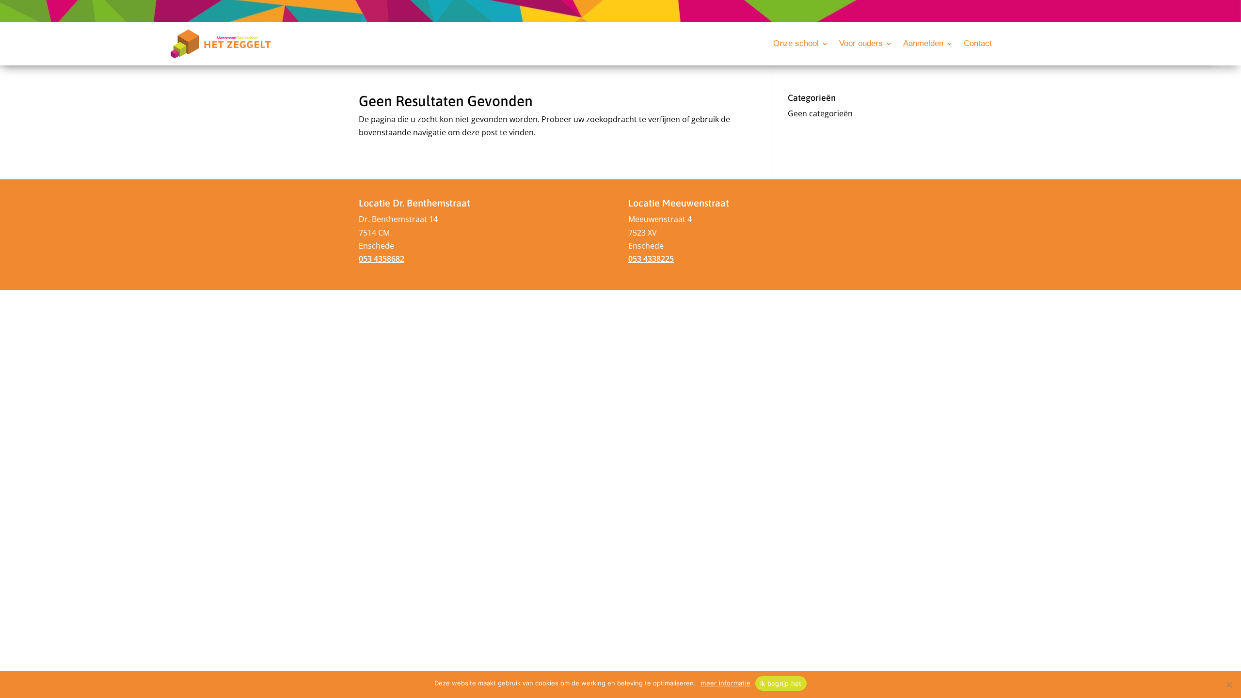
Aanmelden (923, 44)
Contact (978, 44)
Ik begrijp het (781, 683)
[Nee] (1229, 684)
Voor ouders (861, 44)
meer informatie (725, 683)
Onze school (796, 44)
